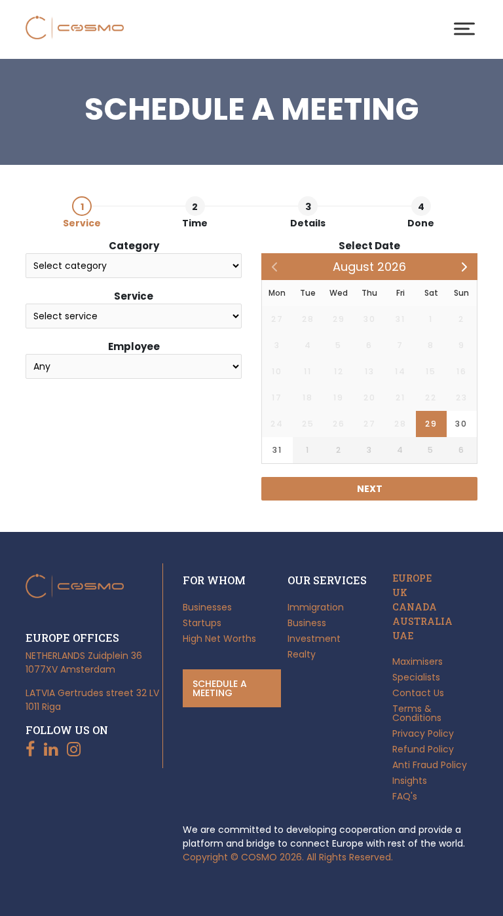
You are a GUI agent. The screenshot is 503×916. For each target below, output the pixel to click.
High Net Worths (219, 638)
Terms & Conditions (416, 713)
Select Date (369, 246)
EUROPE (412, 578)
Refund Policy (423, 749)
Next (369, 488)
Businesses (207, 607)
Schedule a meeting (220, 688)
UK (399, 592)
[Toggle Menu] (464, 28)
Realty (302, 654)
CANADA (414, 607)
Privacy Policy (423, 733)
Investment (314, 638)
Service (133, 296)
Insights (409, 780)
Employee (134, 346)
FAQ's (404, 796)
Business (307, 622)
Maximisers (417, 661)
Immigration (316, 607)
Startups (202, 622)
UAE (402, 636)
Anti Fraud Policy (429, 764)
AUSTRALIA (422, 621)
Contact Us (418, 692)
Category (134, 246)
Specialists (416, 677)
